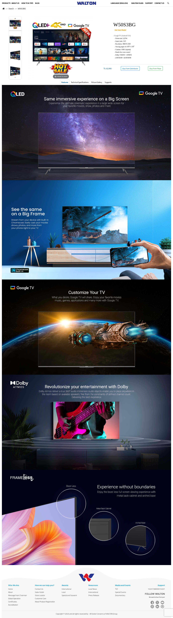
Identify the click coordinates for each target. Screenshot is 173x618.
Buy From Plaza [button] (155, 68)
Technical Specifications (80, 82)
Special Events (120, 592)
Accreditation (13, 604)
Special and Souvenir (69, 595)
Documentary (120, 595)
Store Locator (40, 595)
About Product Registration (45, 601)
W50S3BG (22, 8)
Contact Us (39, 589)
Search (11, 8)
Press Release (93, 595)
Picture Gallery (96, 82)
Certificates (12, 601)
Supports (108, 82)
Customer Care (40, 598)
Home (10, 589)
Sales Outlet (39, 592)
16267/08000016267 (156, 589)
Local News (92, 589)
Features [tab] (64, 82)
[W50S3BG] (15, 24)
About (10, 592)
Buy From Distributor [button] (130, 68)
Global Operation (14, 598)
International (66, 589)
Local (63, 592)
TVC (116, 589)
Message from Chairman (17, 595)
